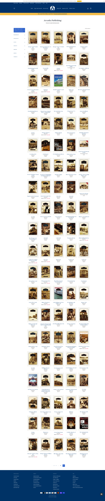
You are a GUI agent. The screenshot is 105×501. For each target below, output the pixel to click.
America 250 (65, 8)
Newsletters (55, 487)
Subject (15, 45)
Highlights (16, 38)
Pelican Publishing (36, 484)
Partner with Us (26, 3)
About (44, 3)
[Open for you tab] (101, 494)
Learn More (79, 1)
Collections (15, 482)
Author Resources (38, 3)
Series (15, 53)
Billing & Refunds (75, 477)
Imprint (15, 49)
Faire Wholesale (55, 477)
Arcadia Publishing (36, 479)
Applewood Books (36, 476)
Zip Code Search (38, 8)
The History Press (36, 482)
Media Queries (55, 484)
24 (60, 465)
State (15, 42)
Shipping (74, 476)
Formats (15, 56)
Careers (34, 487)
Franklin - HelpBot (56, 479)
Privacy (74, 482)
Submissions (32, 3)
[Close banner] (103, 1)
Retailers (20, 3)
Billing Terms (75, 484)
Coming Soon (16, 484)
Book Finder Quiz (16, 487)
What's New (72, 8)
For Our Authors (75, 479)
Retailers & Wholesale (56, 476)
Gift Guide (15, 477)
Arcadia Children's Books (37, 477)
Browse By (45, 8)
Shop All (59, 8)
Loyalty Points (16, 479)
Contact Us (55, 482)
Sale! (32, 8)
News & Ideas (16, 3)
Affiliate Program (56, 489)
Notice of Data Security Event (78, 487)
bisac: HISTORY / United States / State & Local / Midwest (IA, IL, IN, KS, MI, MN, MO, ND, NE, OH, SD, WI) (18, 30)
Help (46, 3)
